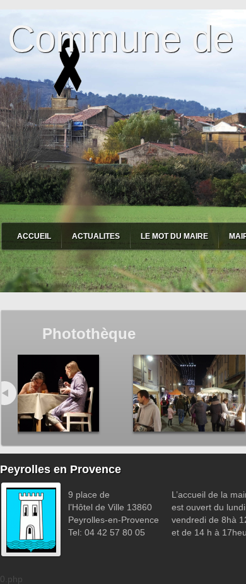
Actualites (96, 236)
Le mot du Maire (174, 236)
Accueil (34, 236)
